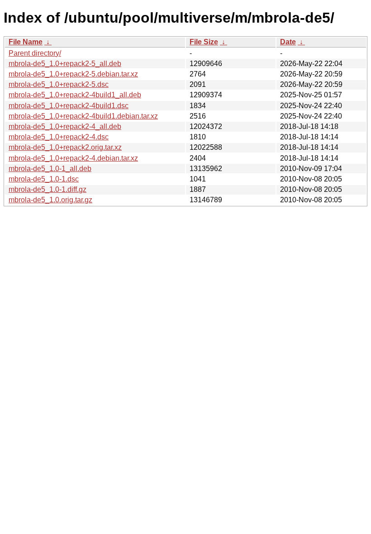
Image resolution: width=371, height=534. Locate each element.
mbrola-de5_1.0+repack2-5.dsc (59, 84)
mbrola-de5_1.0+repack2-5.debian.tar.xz (73, 74)
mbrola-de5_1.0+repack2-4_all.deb (65, 126)
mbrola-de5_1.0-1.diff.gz (47, 189)
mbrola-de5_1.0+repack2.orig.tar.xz (65, 147)
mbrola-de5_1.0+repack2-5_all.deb (65, 63)
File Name (26, 42)
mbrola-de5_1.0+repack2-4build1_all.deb (75, 95)
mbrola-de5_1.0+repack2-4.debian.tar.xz (73, 158)
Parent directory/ (35, 53)
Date (288, 42)
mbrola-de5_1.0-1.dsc (44, 179)
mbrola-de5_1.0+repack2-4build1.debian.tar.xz (83, 116)
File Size (204, 42)
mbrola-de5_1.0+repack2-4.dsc (59, 137)
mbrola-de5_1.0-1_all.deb (50, 168)
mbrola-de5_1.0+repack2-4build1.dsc (68, 106)
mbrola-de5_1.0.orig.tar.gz (50, 200)
